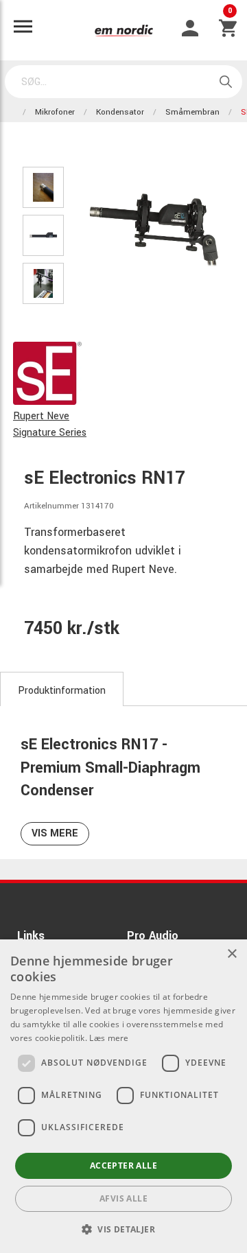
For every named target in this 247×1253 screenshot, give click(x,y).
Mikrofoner (55, 112)
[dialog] (123, 1096)
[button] (123, 1229)
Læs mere (108, 1038)
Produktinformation (62, 690)
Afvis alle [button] (123, 1198)
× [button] (231, 954)
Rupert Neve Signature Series (49, 424)
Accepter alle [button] (123, 1165)
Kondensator (120, 112)
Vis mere (55, 833)
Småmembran (192, 112)
